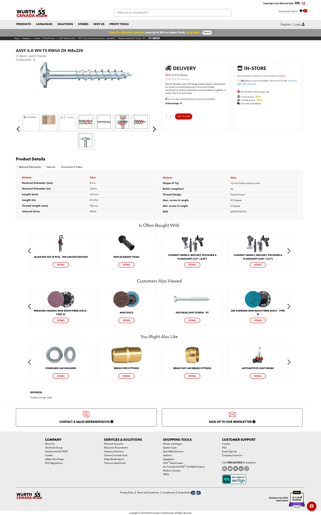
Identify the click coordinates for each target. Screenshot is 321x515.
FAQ (224, 447)
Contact (226, 444)
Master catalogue (172, 444)
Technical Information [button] (30, 167)
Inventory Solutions (114, 451)
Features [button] (51, 167)
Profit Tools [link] (119, 24)
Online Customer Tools (116, 455)
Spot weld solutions (173, 451)
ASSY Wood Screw (66, 38)
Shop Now (192, 32)
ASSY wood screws (173, 463)
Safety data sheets (54, 459)
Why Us (98, 24)
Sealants (167, 455)
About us (50, 444)
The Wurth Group (54, 447)
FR (303, 3)
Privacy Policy (127, 492)
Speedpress (169, 459)
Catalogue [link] (44, 24)
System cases (170, 447)
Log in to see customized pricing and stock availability (191, 99)
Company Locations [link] (232, 455)
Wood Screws (49, 38)
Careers (49, 455)
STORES (83, 24)
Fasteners (26, 38)
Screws (37, 38)
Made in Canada (171, 470)
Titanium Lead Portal (115, 463)
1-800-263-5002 (234, 462)
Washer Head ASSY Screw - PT (131, 38)
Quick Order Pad (287, 11)
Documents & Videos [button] (71, 167)
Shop (16, 38)
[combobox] (173, 13)
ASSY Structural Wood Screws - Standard (96, 38)
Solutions (65, 24)
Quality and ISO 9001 (56, 451)
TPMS (166, 474)
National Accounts (113, 444)
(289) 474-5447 (249, 84)
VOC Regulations (54, 463)
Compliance (168, 492)
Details (207, 32)
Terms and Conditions (148, 492)
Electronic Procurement (116, 447)
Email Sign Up (229, 451)
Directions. (292, 81)
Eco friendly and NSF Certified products (184, 467)
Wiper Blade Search (114, 459)
